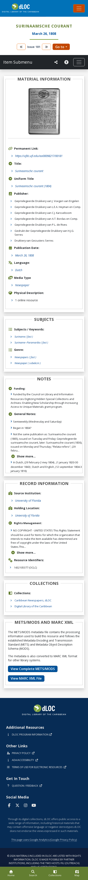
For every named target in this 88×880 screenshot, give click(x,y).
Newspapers (25, 357)
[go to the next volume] (46, 47)
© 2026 (44, 861)
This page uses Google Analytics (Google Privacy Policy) (44, 839)
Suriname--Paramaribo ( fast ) (31, 342)
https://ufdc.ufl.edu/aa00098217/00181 (38, 156)
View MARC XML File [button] (26, 678)
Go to (59, 47)
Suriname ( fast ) (24, 336)
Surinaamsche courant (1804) (33, 186)
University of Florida (28, 500)
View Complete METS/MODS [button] (33, 669)
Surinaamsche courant (29, 171)
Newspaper (22, 285)
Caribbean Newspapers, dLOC (33, 600)
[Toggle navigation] (79, 8)
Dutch (18, 270)
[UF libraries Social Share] (56, 62)
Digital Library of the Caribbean (33, 606)
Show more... (26, 456)
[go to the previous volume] (21, 47)
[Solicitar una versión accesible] (67, 62)
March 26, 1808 (24, 255)
